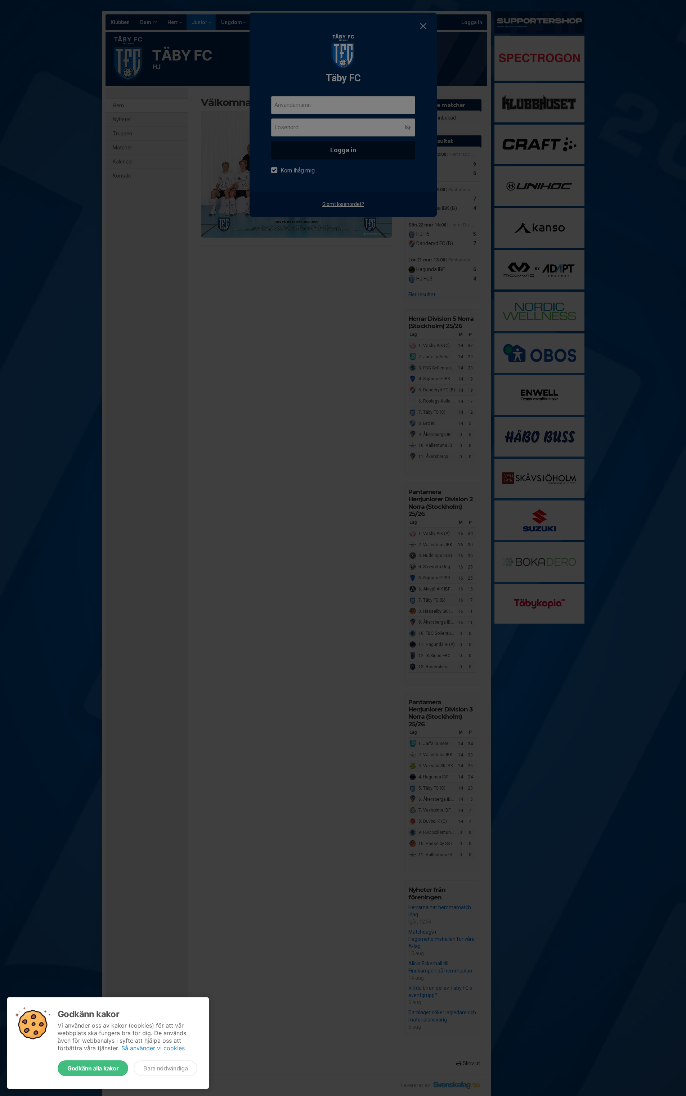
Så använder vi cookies (153, 1048)
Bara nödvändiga (165, 1068)
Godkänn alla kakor (92, 1068)
